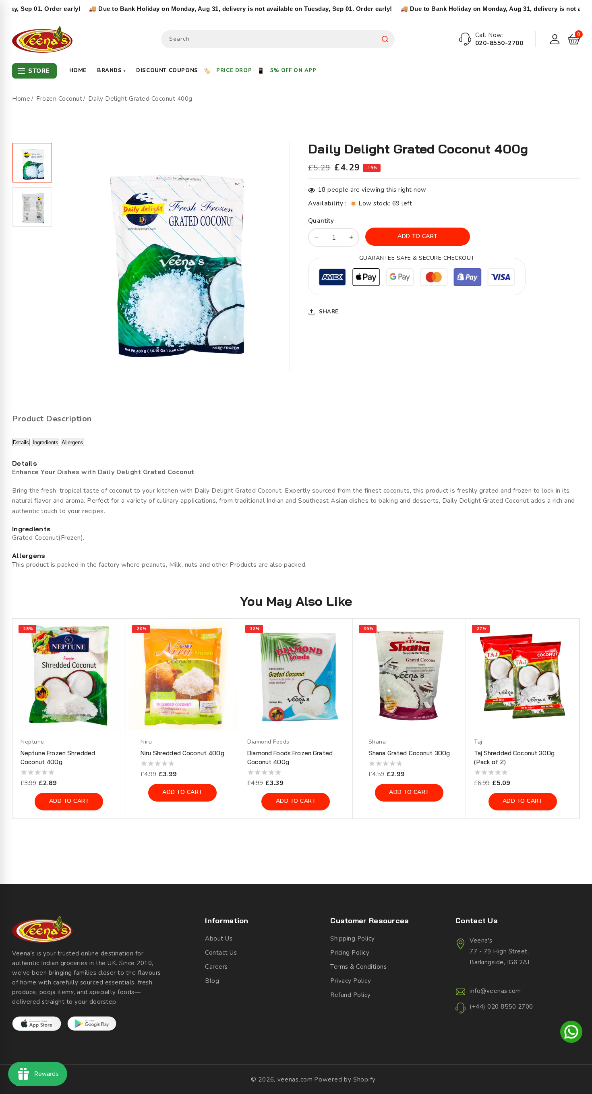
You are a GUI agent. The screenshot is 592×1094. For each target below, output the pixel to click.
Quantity (321, 221)
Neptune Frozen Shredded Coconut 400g (58, 757)
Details (21, 442)
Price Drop (234, 70)
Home (78, 70)
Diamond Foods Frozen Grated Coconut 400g (290, 757)
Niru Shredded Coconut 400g (182, 753)
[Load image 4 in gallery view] (32, 207)
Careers (216, 967)
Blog (212, 981)
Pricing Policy (349, 953)
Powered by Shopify (345, 1079)
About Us (218, 938)
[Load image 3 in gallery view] (32, 162)
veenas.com (295, 1079)
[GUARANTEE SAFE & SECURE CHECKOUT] (417, 278)
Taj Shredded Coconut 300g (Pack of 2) (514, 757)
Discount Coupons (167, 70)
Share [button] (329, 311)
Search (385, 39)
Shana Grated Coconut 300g (409, 753)
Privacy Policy (350, 981)
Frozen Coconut (59, 99)
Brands (111, 70)
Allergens (72, 442)
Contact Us (221, 953)
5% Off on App (293, 70)
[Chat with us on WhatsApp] (571, 1033)
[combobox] (278, 39)
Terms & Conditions (358, 967)
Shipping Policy (352, 938)
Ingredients (45, 442)
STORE (39, 71)
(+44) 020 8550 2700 (501, 1007)
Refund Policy (350, 995)
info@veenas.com (495, 991)
